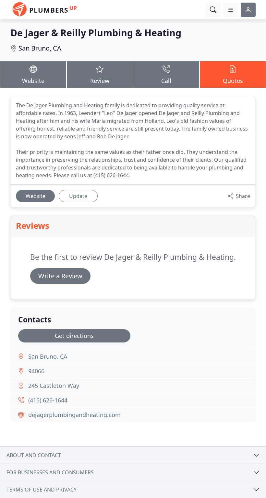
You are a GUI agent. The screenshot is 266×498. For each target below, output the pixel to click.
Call (166, 81)
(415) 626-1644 (47, 400)
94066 (36, 371)
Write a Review (60, 276)
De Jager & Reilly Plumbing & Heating (95, 32)
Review (99, 81)
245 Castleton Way (53, 385)
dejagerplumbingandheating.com (74, 415)
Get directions (74, 336)
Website (33, 81)
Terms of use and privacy (41, 489)
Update (78, 196)
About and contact (33, 455)
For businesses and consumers (50, 472)
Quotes (233, 81)
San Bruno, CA (39, 48)
